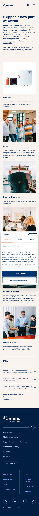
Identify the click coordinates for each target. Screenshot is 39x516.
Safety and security (11, 447)
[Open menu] (34, 5)
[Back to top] (31, 427)
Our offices (7, 432)
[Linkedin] (24, 501)
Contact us (10, 464)
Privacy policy (29, 486)
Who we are (7, 479)
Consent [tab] (7, 239)
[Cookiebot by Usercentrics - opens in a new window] (28, 234)
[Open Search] (28, 5)
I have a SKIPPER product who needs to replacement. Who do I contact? (17, 388)
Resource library (9, 489)
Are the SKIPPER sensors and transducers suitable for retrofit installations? (15, 397)
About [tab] (32, 239)
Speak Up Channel (28, 480)
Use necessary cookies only (19, 280)
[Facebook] (5, 501)
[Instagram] (33, 501)
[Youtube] (14, 501)
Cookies (28, 491)
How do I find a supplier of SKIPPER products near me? (15, 380)
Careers (6, 451)
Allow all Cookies (20, 273)
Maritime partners (10, 437)
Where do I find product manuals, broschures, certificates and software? (17, 372)
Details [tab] (19, 239)
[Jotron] (8, 5)
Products (28, 474)
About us (7, 456)
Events (5, 484)
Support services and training (15, 442)
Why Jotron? (7, 474)
